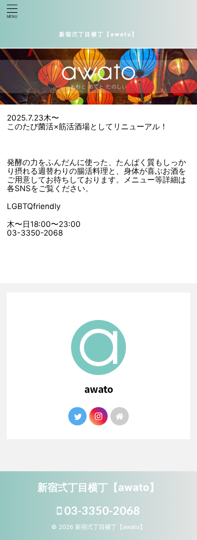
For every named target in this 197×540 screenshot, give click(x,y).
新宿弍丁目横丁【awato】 (98, 34)
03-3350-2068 (101, 510)
